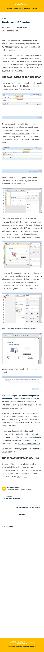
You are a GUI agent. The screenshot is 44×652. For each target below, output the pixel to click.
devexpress (10, 30)
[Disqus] (22, 555)
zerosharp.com (22, 644)
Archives (27, 9)
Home (9, 9)
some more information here (29, 444)
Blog (21, 9)
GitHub (34, 9)
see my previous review (21, 133)
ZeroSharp (22, 4)
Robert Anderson (22, 27)
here (18, 477)
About (15, 9)
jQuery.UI (35, 434)
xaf (17, 30)
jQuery (28, 434)
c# (4, 30)
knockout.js (10, 437)
